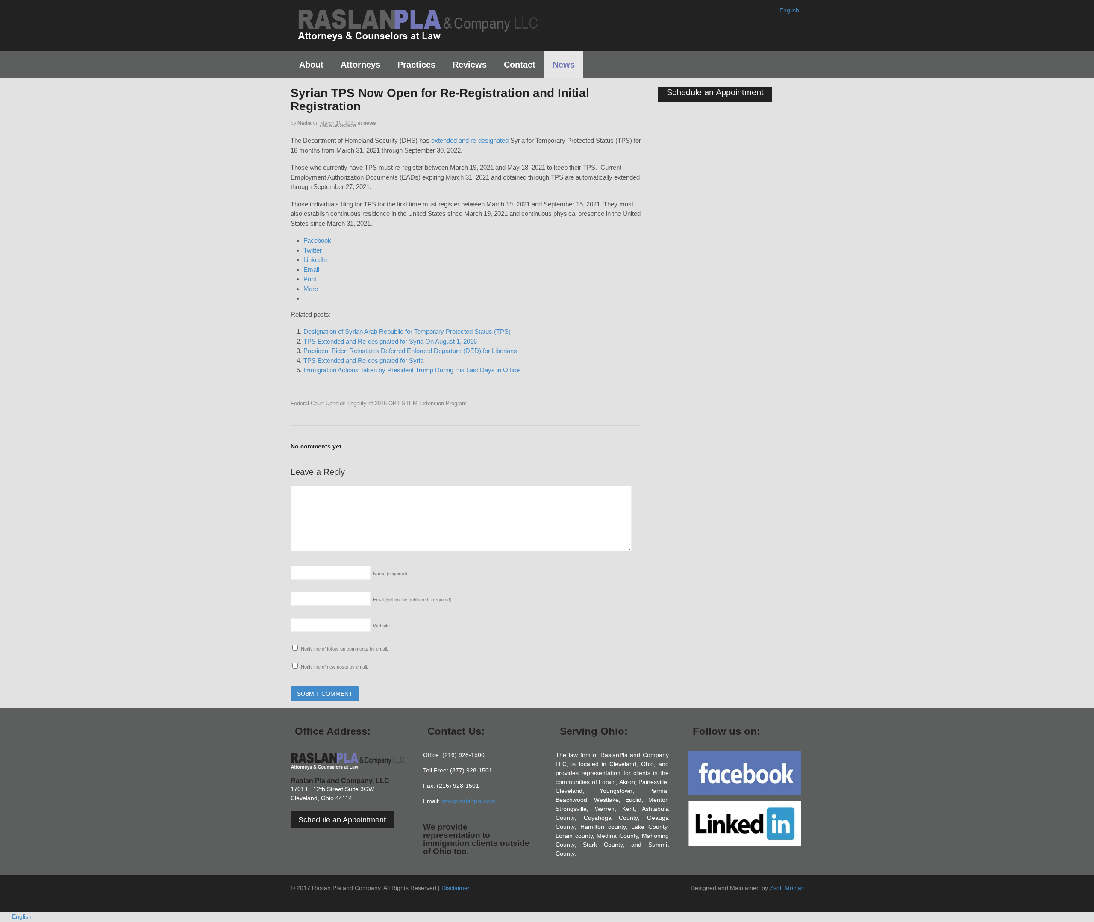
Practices (416, 64)
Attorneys (360, 64)
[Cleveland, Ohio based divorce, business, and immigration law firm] (417, 37)
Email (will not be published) (412, 599)
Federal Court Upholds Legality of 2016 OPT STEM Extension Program (379, 404)
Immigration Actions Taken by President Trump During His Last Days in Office (411, 370)
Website (381, 625)
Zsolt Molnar (786, 887)
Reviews (470, 64)
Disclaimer (455, 887)
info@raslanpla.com (468, 801)
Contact (519, 64)
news (369, 123)
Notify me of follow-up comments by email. (344, 648)
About (311, 64)
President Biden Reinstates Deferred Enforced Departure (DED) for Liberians (410, 350)
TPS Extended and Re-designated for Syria (363, 360)
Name (390, 573)
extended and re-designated (470, 140)
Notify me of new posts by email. (334, 666)
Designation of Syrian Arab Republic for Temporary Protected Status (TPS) (407, 331)
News (564, 64)
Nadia (304, 123)
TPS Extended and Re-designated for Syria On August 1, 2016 (390, 341)
